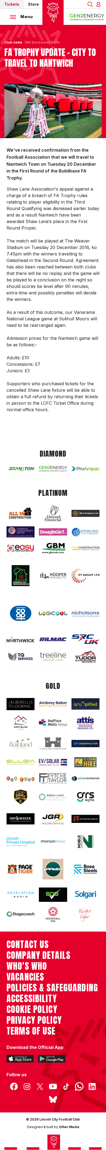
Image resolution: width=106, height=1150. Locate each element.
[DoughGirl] (53, 532)
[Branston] (21, 469)
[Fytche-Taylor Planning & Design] (53, 778)
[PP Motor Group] (53, 869)
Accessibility (32, 998)
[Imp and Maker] (21, 819)
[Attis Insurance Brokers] (85, 723)
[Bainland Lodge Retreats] (21, 743)
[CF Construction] (85, 743)
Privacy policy (34, 1020)
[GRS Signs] (85, 797)
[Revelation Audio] (21, 894)
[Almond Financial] (53, 513)
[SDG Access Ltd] (53, 895)
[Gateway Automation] (85, 778)
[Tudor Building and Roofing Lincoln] (85, 656)
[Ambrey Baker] (53, 704)
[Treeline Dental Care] (53, 656)
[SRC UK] (85, 639)
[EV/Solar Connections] (53, 762)
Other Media (69, 1127)
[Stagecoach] (21, 914)
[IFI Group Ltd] (85, 576)
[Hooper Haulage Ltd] (53, 575)
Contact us (28, 944)
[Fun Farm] (21, 778)
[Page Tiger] (21, 869)
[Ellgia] (21, 762)
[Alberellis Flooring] (21, 704)
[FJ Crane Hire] (85, 762)
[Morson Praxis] (53, 841)
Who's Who (27, 966)
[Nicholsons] (85, 613)
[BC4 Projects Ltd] (85, 513)
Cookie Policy (32, 1009)
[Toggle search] (90, 4)
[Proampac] (85, 468)
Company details (38, 955)
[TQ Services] (21, 657)
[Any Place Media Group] (53, 722)
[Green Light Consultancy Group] (53, 797)
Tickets (11, 4)
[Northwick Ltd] (21, 639)
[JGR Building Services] (53, 819)
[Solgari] (85, 895)
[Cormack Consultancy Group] (21, 531)
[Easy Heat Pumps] (21, 548)
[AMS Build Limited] (21, 722)
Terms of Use (31, 1031)
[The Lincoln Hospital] (21, 841)
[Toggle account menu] (99, 4)
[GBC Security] (21, 797)
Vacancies (25, 977)
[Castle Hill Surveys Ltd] (53, 744)
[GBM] (53, 548)
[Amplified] (85, 704)
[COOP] (21, 613)
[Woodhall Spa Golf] (53, 914)
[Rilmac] (53, 639)
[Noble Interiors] (85, 841)
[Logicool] (53, 613)
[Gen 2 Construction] (85, 548)
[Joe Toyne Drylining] (85, 819)
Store (33, 4)
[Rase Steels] (85, 869)
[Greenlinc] (21, 575)
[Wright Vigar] (85, 914)
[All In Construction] (21, 513)
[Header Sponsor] (87, 16)
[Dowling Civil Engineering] (85, 532)
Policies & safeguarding (52, 987)
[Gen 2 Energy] (53, 468)
